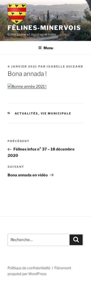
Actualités (26, 113)
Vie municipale (56, 113)
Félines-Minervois (44, 27)
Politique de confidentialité (29, 268)
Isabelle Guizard (65, 66)
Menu (48, 48)
